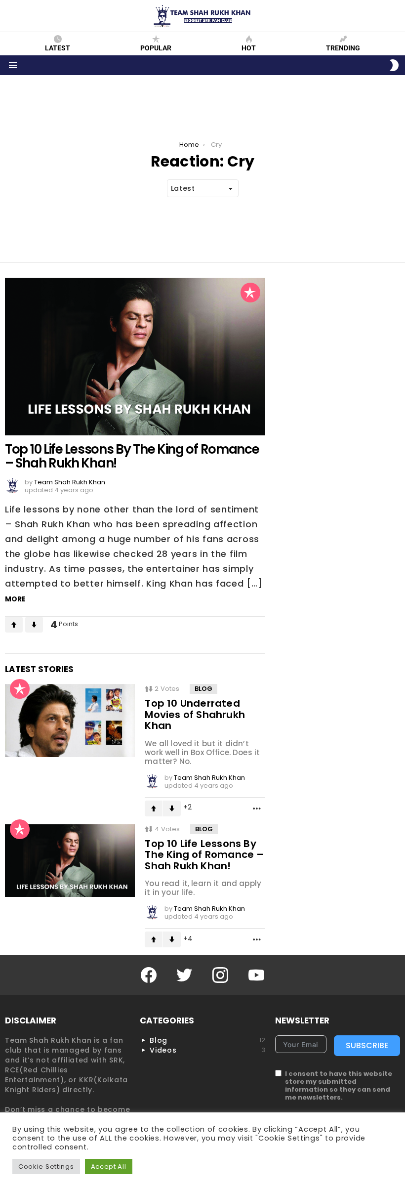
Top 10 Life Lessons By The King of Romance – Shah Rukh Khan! (132, 456)
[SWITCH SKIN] (394, 65)
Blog (203, 688)
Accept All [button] (108, 1166)
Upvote (14, 625)
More (15, 599)
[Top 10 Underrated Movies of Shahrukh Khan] (70, 720)
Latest (57, 48)
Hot (249, 48)
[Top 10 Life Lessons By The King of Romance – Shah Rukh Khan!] (135, 356)
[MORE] (257, 808)
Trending (343, 48)
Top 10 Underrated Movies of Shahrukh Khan (195, 714)
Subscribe (367, 1045)
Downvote (34, 625)
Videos (207, 1050)
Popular (155, 48)
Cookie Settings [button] (46, 1166)
